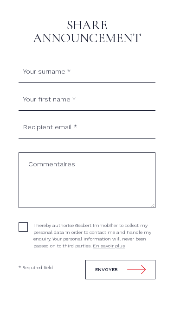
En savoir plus (109, 246)
